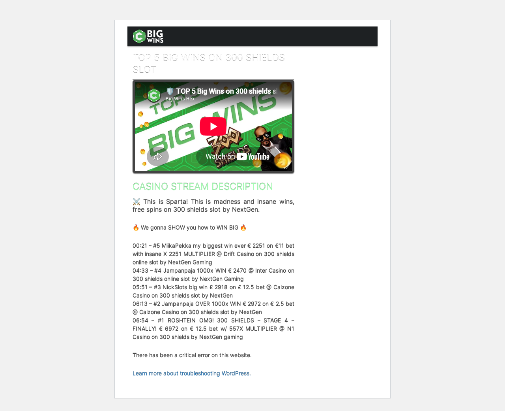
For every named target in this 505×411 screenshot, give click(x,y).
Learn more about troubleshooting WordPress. (192, 373)
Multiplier (228, 56)
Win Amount (322, 56)
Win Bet (273, 56)
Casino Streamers (164, 56)
